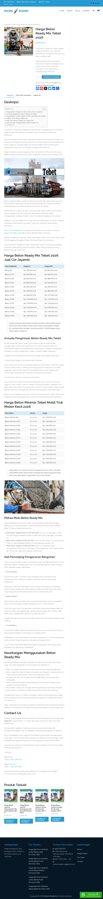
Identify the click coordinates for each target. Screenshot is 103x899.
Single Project (82, 853)
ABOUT (70, 11)
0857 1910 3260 (16, 767)
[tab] (10, 95)
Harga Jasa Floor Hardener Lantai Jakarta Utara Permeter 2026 (38, 852)
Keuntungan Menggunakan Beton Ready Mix (22, 122)
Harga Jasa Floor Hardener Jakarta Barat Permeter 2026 (39, 887)
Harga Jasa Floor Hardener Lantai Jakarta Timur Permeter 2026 (38, 861)
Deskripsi (10, 95)
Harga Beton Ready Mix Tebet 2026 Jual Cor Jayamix (24, 112)
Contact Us (10, 125)
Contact (80, 861)
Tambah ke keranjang (51, 77)
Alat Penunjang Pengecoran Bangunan (20, 120)
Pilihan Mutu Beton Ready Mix (17, 118)
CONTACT (86, 11)
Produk (13, 24)
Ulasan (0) (37, 95)
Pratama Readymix (15, 230)
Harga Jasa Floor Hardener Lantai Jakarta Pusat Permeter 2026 (38, 879)
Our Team (80, 857)
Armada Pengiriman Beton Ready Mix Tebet (22, 114)
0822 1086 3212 (16, 759)
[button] (30, 30)
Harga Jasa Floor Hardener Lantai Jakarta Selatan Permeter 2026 (38, 870)
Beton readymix (10, 201)
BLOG (78, 11)
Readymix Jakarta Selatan (45, 85)
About (79, 849)
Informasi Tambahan (23, 95)
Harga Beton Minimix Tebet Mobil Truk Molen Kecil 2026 (26, 116)
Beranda (7, 24)
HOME (61, 11)
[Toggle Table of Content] (43, 109)
